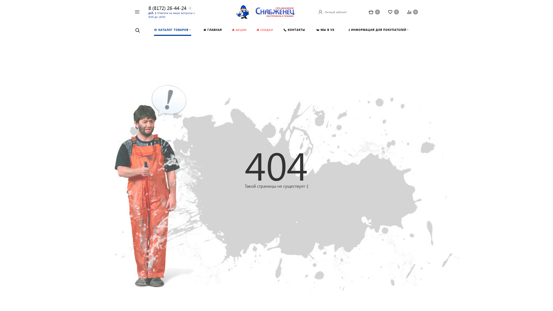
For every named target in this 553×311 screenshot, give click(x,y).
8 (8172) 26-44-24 (167, 8)
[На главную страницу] (275, 11)
